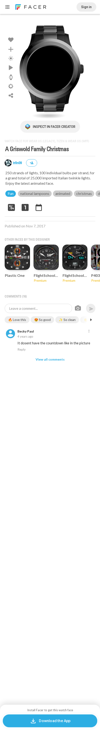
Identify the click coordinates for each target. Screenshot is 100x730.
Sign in (86, 7)
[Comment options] (89, 331)
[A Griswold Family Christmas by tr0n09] (50, 70)
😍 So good (42, 320)
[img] (8, 162)
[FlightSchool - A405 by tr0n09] (46, 257)
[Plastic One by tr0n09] (17, 257)
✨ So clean (67, 320)
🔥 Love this (17, 320)
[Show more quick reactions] (90, 319)
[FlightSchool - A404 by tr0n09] (75, 257)
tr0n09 (18, 163)
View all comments (50, 359)
